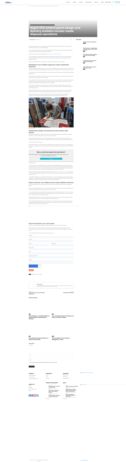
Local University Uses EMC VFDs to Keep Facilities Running (54, 391)
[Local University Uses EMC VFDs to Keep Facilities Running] (47, 390)
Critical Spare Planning (68, 292)
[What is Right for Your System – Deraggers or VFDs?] (63, 329)
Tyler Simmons (51, 393)
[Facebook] (45, 42)
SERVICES (66, 373)
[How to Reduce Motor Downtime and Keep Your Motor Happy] (63, 307)
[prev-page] (76, 72)
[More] (57, 42)
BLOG (64, 383)
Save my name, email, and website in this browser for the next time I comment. (43, 362)
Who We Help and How (32, 388)
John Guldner (50, 397)
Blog (32, 6)
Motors (47, 375)
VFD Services (65, 376)
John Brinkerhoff (68, 387)
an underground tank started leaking (54, 54)
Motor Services (65, 375)
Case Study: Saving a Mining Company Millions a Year (54, 396)
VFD (37, 274)
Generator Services (66, 378)
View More (47, 398)
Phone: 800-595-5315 (32, 375)
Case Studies (50, 385)
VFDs (53, 336)
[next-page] (78, 72)
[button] (112, 2)
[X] (48, 42)
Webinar (84, 43)
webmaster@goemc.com (84, 460)
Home (29, 6)
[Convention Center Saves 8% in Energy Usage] (47, 386)
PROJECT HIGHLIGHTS (52, 383)
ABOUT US (31, 384)
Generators (48, 378)
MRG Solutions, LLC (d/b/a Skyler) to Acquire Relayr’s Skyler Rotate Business (39, 317)
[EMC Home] (8, 2)
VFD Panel (40, 274)
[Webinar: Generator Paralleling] (79, 43)
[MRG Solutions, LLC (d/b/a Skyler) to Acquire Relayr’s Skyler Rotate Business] (39, 307)
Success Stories (34, 274)
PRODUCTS (49, 373)
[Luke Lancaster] (33, 285)
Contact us (51, 158)
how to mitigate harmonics (62, 171)
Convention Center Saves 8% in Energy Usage (54, 387)
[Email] (54, 42)
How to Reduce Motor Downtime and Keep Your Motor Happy (63, 316)
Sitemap (30, 390)
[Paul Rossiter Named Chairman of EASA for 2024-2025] (39, 329)
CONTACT (31, 373)
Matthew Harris (68, 397)
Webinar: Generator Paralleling (89, 41)
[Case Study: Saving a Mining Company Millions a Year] (47, 395)
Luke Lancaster (32, 39)
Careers (30, 385)
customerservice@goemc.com (34, 378)
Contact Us (30, 387)
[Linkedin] (51, 42)
